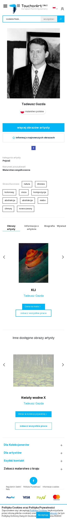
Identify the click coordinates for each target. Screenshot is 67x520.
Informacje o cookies (51, 487)
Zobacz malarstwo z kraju (21, 468)
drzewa (41, 184)
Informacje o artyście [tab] (31, 227)
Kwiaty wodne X (33, 397)
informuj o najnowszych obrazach (35, 137)
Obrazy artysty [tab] (11, 227)
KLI (33, 290)
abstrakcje (27, 200)
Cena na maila (32, 306)
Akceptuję (43, 515)
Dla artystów (13, 452)
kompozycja (40, 192)
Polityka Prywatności (31, 487)
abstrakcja (10, 200)
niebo (43, 200)
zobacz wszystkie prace (33, 313)
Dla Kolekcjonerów (16, 444)
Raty (8, 489)
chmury (8, 208)
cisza (23, 192)
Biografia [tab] (49, 226)
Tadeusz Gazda (34, 104)
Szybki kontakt (14, 460)
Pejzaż (6, 160)
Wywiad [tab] (61, 226)
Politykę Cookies (38, 510)
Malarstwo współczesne (16, 170)
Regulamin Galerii (13, 487)
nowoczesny (25, 208)
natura (27, 184)
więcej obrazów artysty (33, 127)
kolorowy (9, 192)
